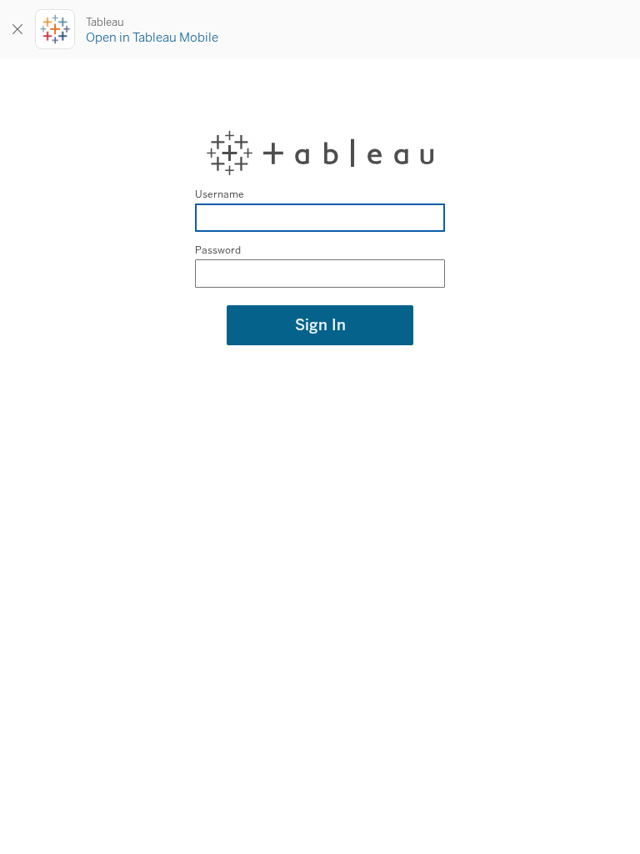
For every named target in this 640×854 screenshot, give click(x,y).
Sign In (320, 325)
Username (219, 194)
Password (218, 250)
